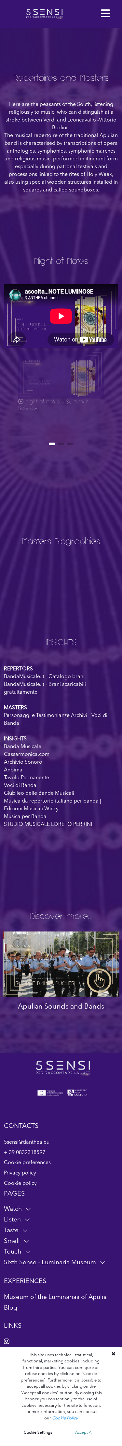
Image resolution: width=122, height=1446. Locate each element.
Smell (12, 1241)
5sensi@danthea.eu (26, 1142)
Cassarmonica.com (26, 754)
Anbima (13, 770)
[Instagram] (6, 1342)
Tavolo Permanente (26, 778)
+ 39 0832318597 (24, 1152)
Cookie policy (20, 1183)
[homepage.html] (44, 14)
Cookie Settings (38, 1433)
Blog (10, 1308)
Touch (12, 1252)
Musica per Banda (25, 816)
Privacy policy (20, 1173)
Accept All (84, 1433)
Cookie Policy (65, 1418)
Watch (13, 1209)
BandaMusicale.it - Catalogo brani (44, 676)
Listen (12, 1220)
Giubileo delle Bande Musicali (39, 793)
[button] (105, 14)
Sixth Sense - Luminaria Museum (50, 1262)
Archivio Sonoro (23, 762)
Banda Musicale (22, 746)
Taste (11, 1230)
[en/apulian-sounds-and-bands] (61, 964)
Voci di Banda (20, 785)
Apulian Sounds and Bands (61, 1006)
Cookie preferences (27, 1162)
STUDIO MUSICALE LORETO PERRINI (48, 824)
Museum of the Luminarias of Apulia (55, 1297)
